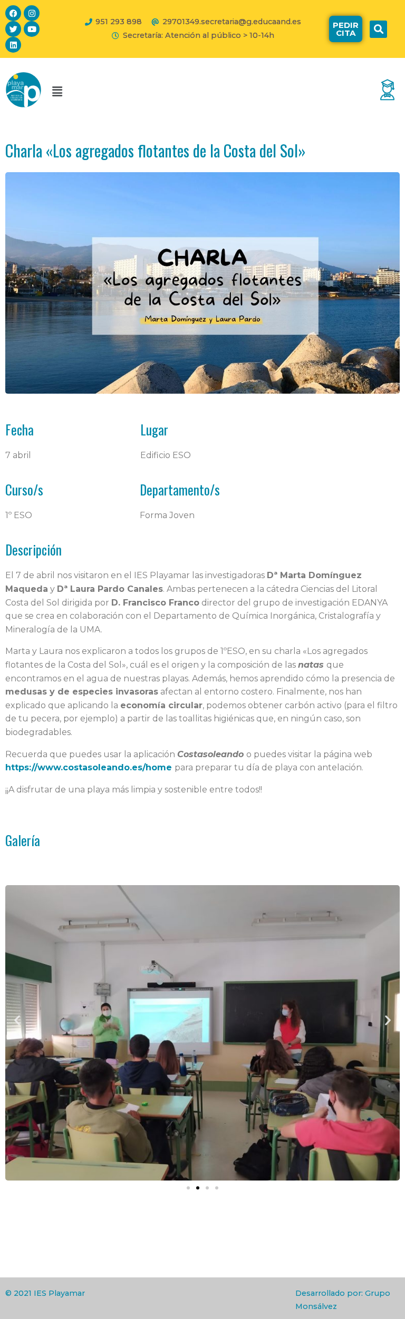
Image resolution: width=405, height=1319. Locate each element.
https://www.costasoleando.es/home (88, 767)
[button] (378, 29)
